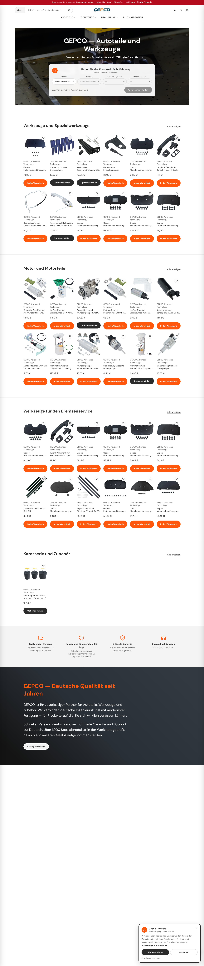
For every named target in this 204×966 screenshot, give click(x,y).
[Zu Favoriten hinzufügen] (43, 137)
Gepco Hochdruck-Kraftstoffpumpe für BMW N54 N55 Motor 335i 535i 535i (88, 311)
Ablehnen (183, 952)
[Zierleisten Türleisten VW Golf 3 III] (35, 487)
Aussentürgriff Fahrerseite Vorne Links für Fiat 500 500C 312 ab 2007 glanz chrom (61, 224)
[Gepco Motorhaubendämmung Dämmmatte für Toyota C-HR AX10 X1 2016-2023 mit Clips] (142, 487)
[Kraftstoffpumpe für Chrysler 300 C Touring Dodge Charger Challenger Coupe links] (62, 344)
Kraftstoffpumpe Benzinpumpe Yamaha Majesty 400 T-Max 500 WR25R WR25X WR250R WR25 (141, 311)
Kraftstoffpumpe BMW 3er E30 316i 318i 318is (35, 367)
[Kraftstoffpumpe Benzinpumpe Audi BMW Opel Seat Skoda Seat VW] (89, 344)
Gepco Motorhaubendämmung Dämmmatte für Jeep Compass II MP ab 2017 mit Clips (167, 224)
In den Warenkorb (35, 183)
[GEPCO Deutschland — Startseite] (102, 10)
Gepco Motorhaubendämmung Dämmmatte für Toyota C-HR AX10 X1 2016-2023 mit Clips (142, 510)
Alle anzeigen (174, 126)
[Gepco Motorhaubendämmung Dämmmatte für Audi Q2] (62, 487)
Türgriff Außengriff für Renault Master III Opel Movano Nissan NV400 (167, 169)
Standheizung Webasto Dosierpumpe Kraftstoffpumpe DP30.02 (168, 367)
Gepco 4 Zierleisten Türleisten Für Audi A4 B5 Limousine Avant (88, 510)
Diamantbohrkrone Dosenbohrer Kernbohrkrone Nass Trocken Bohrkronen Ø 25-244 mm (62, 169)
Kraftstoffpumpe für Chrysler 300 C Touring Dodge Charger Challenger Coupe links (62, 367)
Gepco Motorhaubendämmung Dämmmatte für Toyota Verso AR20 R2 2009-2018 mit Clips (87, 224)
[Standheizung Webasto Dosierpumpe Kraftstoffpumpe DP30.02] (169, 344)
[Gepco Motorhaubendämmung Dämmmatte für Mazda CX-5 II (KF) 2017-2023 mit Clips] (142, 201)
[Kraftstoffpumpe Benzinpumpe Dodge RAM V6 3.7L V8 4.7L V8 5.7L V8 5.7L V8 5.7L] (142, 344)
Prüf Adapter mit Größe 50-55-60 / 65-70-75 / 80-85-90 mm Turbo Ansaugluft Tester (34, 597)
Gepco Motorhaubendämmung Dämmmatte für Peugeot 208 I (34, 169)
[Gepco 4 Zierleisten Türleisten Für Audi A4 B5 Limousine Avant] (89, 487)
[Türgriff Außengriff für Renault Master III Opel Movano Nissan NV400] (169, 146)
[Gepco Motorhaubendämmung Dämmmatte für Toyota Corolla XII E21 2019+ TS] (169, 487)
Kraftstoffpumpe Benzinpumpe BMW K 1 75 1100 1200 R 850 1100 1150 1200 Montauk (115, 311)
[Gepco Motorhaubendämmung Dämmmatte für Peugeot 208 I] (35, 146)
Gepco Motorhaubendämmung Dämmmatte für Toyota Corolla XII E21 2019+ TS (167, 510)
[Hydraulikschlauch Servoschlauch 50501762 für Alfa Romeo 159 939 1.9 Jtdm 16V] (35, 201)
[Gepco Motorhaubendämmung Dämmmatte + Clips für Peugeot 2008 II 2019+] (142, 146)
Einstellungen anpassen (151, 958)
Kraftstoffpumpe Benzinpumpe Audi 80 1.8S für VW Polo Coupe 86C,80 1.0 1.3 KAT (168, 311)
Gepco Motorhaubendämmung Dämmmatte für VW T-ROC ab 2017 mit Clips (113, 510)
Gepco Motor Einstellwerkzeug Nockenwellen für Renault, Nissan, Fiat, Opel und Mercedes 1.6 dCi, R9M (115, 169)
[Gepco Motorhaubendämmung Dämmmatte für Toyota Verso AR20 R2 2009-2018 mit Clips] (89, 201)
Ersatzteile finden (140, 90)
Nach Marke (108, 17)
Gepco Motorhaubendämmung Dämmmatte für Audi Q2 (61, 510)
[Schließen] (196, 928)
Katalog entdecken (36, 746)
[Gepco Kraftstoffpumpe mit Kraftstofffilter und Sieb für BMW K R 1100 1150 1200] (35, 289)
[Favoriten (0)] (180, 10)
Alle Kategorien (133, 17)
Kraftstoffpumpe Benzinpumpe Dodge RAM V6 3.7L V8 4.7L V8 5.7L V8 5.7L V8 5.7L (141, 367)
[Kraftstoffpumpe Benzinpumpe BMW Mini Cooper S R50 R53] (62, 289)
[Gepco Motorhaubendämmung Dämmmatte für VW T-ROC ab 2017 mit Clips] (115, 487)
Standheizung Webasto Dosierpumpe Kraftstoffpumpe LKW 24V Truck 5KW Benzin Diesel (115, 367)
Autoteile (67, 17)
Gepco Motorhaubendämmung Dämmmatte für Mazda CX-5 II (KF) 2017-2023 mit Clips (140, 224)
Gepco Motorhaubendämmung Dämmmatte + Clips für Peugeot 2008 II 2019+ (140, 169)
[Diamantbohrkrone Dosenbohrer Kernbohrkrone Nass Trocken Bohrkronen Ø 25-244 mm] (62, 146)
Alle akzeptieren (155, 952)
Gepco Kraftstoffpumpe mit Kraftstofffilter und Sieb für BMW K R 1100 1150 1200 (34, 311)
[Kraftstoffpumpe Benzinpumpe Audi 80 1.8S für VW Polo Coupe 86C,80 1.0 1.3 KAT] (169, 289)
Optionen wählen (62, 182)
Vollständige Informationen (155, 945)
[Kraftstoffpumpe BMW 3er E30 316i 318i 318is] (35, 344)
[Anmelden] (174, 10)
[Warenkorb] (186, 10)
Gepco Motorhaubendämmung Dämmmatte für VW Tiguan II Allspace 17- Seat (115, 224)
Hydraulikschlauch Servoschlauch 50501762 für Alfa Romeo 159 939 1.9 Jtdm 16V (35, 224)
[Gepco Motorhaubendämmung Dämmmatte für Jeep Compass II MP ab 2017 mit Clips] (169, 201)
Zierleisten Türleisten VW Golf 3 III (34, 509)
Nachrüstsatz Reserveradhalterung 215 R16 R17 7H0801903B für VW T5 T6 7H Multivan (88, 169)
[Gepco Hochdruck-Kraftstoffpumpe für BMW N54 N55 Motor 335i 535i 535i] (89, 289)
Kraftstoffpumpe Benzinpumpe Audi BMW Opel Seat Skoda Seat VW (88, 367)
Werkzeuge (87, 17)
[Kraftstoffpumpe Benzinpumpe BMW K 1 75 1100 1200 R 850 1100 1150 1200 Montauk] (115, 289)
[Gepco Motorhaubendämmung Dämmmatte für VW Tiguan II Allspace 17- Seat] (115, 201)
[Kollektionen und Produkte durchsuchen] (69, 10)
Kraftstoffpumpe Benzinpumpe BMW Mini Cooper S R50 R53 (61, 311)
